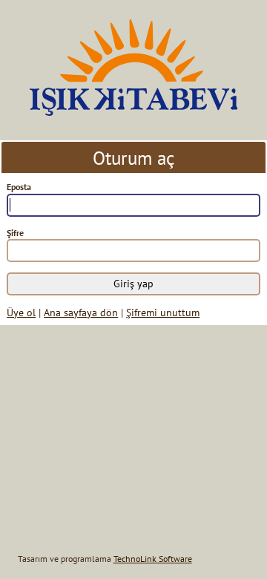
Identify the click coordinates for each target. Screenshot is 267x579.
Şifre (15, 232)
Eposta (19, 186)
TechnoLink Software (152, 558)
